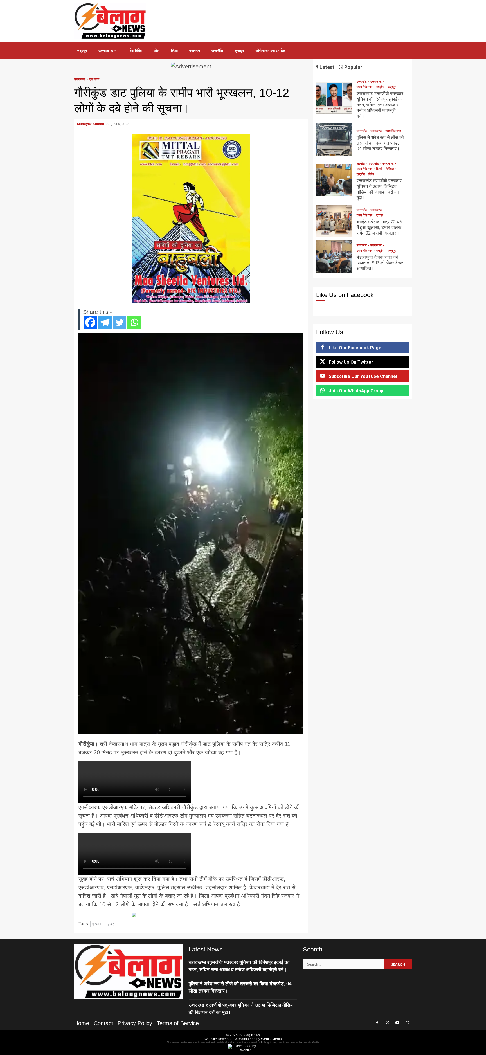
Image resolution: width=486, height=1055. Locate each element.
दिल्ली (379, 168)
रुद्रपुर (82, 50)
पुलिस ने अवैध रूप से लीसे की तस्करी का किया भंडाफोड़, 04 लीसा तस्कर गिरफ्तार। (334, 139)
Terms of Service (178, 1023)
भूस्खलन (97, 924)
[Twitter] (119, 322)
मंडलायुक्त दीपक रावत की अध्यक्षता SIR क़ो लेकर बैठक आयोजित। (334, 256)
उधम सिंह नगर (365, 87)
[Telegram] (105, 322)
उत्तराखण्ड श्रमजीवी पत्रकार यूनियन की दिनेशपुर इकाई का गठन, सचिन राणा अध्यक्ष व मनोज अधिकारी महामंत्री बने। (334, 98)
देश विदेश (136, 50)
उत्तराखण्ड (105, 50)
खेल (156, 50)
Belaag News (249, 1035)
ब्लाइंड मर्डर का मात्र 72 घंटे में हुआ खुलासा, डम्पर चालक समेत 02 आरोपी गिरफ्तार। (334, 221)
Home (81, 1023)
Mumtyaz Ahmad (91, 124)
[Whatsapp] (134, 322)
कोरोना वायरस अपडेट (270, 50)
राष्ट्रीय (380, 87)
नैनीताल (390, 168)
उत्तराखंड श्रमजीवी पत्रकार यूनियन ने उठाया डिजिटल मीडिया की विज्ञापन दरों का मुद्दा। (334, 180)
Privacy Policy (135, 1023)
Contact (103, 1023)
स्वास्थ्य (194, 50)
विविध (371, 174)
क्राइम (239, 50)
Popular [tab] (352, 67)
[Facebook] (90, 322)
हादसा (112, 924)
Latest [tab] (326, 67)
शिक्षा (174, 50)
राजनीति (217, 50)
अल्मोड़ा (361, 163)
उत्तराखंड (362, 81)
